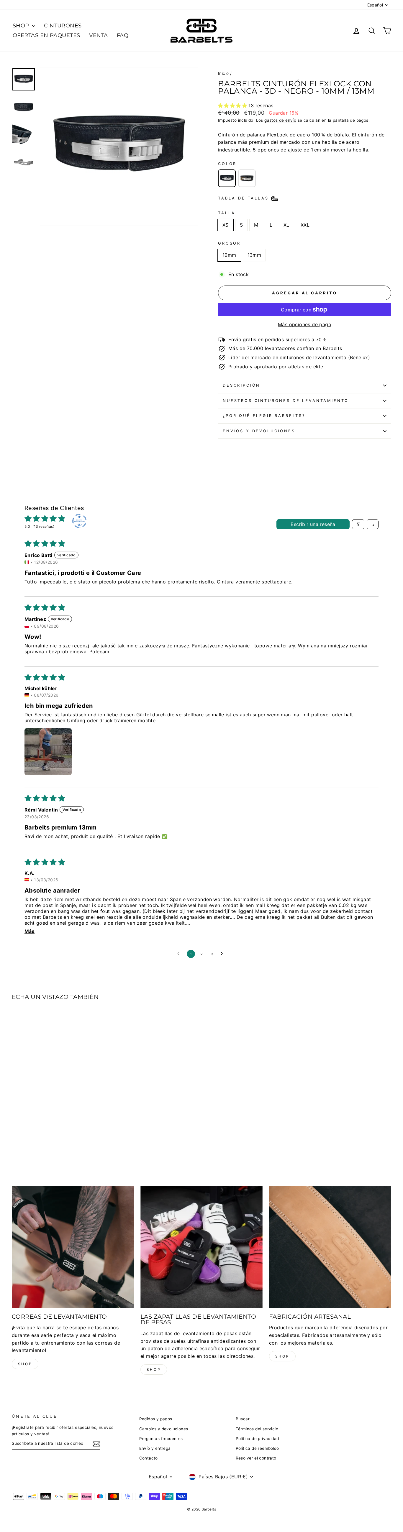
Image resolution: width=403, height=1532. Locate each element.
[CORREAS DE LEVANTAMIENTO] (73, 1247)
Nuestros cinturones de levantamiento (286, 400)
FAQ (122, 35)
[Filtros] (358, 524)
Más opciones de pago (304, 324)
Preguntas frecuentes (161, 1438)
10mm (229, 255)
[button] (233, 105)
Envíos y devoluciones (259, 431)
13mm (254, 255)
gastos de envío (280, 120)
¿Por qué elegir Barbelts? (264, 415)
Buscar (243, 1418)
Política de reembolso (257, 1448)
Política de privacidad (257, 1438)
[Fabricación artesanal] (330, 1247)
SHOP (22, 25)
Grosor (229, 243)
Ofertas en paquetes (46, 35)
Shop (25, 1364)
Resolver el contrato (256, 1458)
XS (225, 225)
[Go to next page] (223, 954)
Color (227, 163)
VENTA (98, 35)
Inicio (223, 73)
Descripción (241, 385)
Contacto (148, 1458)
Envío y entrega (155, 1448)
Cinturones (63, 25)
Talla (226, 213)
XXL (305, 225)
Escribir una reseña (313, 524)
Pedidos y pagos (155, 1418)
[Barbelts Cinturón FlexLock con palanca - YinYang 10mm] (247, 178)
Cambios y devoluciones (163, 1429)
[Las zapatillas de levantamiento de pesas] (201, 1247)
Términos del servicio (257, 1429)
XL (286, 225)
